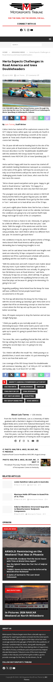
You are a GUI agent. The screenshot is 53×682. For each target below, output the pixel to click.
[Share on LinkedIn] (17, 118)
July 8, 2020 (9, 75)
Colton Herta (10, 387)
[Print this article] (35, 118)
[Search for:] (26, 45)
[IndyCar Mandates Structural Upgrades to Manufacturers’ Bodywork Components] (7, 509)
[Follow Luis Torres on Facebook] (18, 441)
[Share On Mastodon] (47, 118)
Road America (32, 401)
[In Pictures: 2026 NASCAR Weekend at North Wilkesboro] (26, 598)
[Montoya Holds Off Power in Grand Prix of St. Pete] (7, 497)
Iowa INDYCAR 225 (11, 391)
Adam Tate (32, 485)
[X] (24, 30)
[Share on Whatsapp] (41, 118)
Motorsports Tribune (36, 499)
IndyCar (40, 387)
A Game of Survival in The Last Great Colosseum (23, 576)
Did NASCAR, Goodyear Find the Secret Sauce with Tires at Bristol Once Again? (26, 560)
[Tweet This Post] (11, 118)
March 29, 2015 (21, 499)
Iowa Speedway (29, 391)
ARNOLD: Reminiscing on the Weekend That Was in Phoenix (24, 553)
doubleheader (27, 387)
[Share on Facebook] (5, 118)
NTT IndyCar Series (12, 396)
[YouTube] (31, 30)
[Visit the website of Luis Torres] (16, 441)
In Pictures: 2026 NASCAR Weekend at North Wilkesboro (24, 614)
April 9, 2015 (20, 514)
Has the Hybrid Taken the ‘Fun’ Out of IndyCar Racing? (27, 565)
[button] (49, 39)
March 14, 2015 (21, 485)
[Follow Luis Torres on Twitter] (27, 441)
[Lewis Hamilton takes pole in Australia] (7, 484)
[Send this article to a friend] (29, 118)
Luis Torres (20, 75)
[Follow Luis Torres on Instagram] (23, 441)
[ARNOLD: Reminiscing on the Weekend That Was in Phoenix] (26, 546)
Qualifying (29, 396)
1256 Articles (37, 415)
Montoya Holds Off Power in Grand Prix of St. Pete (31, 495)
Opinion (6, 522)
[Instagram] (28, 30)
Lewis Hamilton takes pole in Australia (31, 482)
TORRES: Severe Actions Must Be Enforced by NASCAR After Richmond (27, 570)
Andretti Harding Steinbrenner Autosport (27, 382)
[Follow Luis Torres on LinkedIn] (36, 441)
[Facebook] (21, 30)
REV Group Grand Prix (13, 401)
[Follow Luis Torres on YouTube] (32, 441)
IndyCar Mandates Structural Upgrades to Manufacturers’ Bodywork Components (31, 509)
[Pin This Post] (23, 118)
